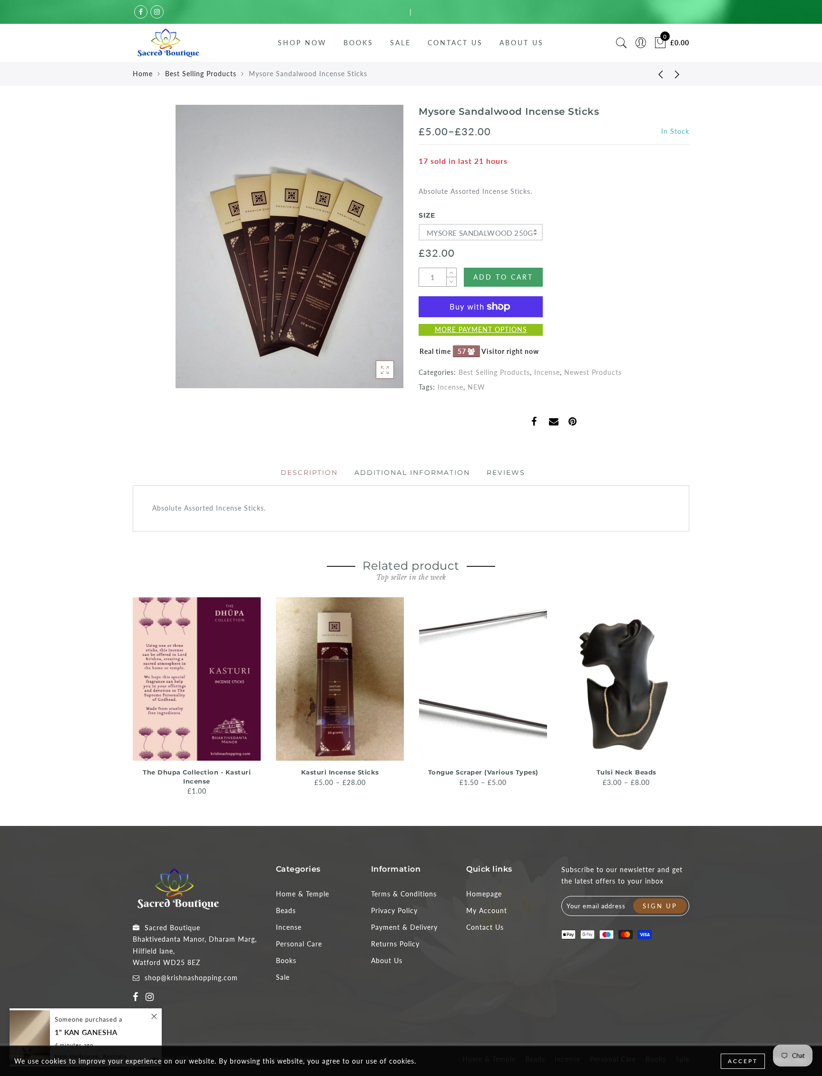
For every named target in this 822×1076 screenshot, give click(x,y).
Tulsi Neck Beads (626, 772)
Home (143, 74)
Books (358, 43)
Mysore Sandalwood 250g (480, 233)
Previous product (653, 73)
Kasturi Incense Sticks (340, 772)
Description (309, 472)
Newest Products (593, 372)
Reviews (506, 472)
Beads (286, 910)
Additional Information (412, 472)
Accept (743, 1061)
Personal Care (299, 944)
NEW (476, 387)
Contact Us (455, 43)
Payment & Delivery (404, 927)
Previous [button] (126, 696)
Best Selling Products (200, 74)
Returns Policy (395, 944)
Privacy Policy (394, 910)
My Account (486, 910)
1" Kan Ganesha (86, 1032)
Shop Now (302, 43)
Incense (547, 372)
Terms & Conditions (404, 894)
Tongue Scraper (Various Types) (483, 772)
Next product (677, 73)
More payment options (481, 329)
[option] (196, 697)
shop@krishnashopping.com (191, 978)
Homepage (484, 894)
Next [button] (683, 695)
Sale (400, 43)
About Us (521, 43)
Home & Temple (302, 894)
